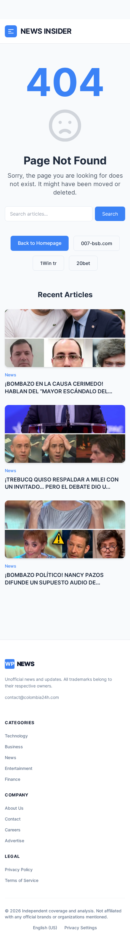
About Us (14, 808)
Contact (13, 818)
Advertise (14, 840)
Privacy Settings (80, 927)
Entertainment (18, 768)
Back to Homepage (39, 243)
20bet (83, 263)
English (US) (45, 927)
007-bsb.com (96, 243)
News (10, 757)
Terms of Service (21, 880)
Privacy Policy (19, 869)
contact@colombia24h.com (32, 697)
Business (14, 746)
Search (110, 214)
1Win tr (48, 263)
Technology (16, 735)
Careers (13, 829)
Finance (12, 779)
